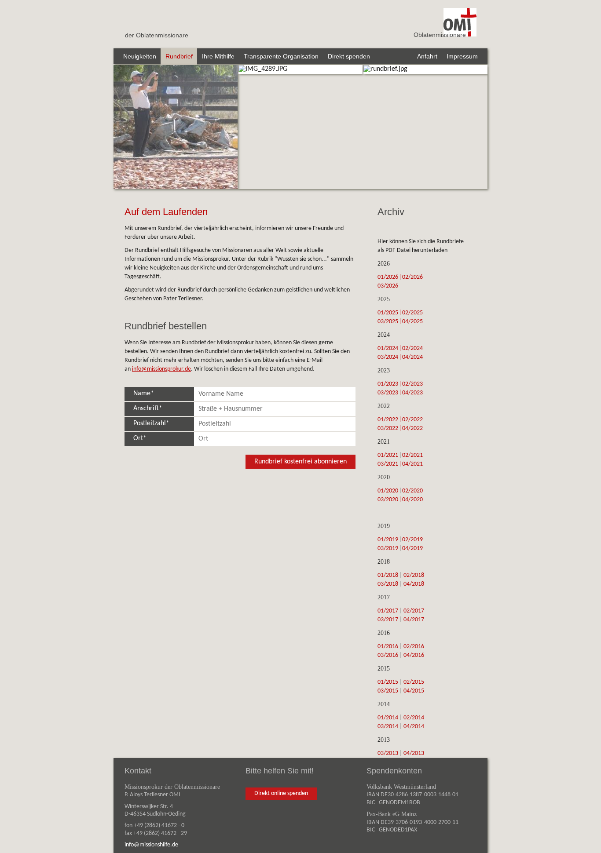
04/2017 (413, 619)
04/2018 (413, 584)
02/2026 (413, 277)
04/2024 (413, 357)
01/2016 (387, 646)
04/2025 (413, 321)
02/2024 (413, 348)
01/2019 (387, 539)
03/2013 (387, 753)
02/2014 (413, 717)
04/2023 (413, 393)
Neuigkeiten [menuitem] (139, 56)
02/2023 (413, 384)
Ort (136, 438)
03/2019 (387, 548)
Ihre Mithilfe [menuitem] (218, 56)
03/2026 (388, 286)
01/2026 (388, 277)
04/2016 (413, 655)
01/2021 (387, 455)
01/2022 (387, 419)
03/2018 (387, 584)
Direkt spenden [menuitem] (349, 56)
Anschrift (143, 408)
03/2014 (387, 726)
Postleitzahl (147, 423)
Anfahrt (427, 56)
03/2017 (387, 619)
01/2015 (387, 682)
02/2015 (413, 682)
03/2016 (387, 655)
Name (139, 393)
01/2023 (388, 384)
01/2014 (387, 717)
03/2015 (387, 691)
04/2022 (413, 428)
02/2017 (413, 611)
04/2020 (412, 499)
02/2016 (413, 646)
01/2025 (388, 313)
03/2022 (388, 428)
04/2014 (413, 726)
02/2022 (413, 419)
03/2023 (388, 393)
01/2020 (387, 491)
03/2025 (388, 321)
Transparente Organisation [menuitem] (281, 56)
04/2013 (413, 753)
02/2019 (412, 539)
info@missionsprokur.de (161, 369)
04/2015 (413, 691)
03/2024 (388, 357)
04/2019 (412, 548)
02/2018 (413, 575)
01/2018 (387, 575)
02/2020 (412, 491)
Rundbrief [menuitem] (179, 56)
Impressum (462, 56)
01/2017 (387, 611)
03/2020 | (389, 499)
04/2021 (413, 464)
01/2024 (388, 348)
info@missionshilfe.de (151, 845)
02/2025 (413, 313)
